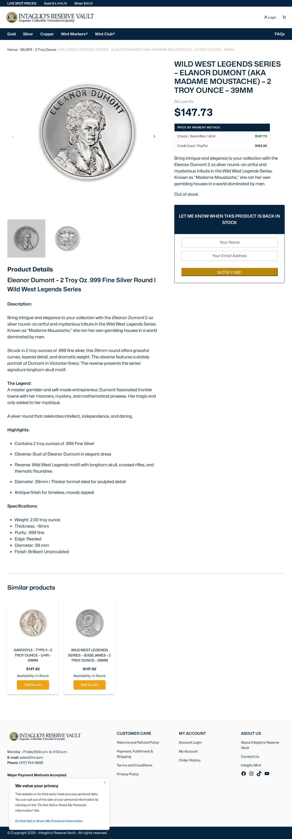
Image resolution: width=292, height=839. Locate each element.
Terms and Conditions (134, 765)
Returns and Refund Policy (138, 742)
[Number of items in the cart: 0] (284, 17)
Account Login (190, 742)
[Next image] (154, 136)
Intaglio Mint (251, 765)
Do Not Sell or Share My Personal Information (49, 821)
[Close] (104, 782)
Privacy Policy (128, 774)
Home (12, 49)
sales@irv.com (31, 757)
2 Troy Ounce (45, 49)
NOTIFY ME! (229, 272)
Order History (190, 760)
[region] (59, 804)
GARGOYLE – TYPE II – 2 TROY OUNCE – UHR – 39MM (33, 655)
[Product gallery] (83, 132)
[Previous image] (13, 136)
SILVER (26, 49)
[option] (67, 238)
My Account (188, 751)
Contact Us (250, 756)
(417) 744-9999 (31, 763)
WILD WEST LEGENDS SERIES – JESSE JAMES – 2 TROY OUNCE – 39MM (89, 655)
